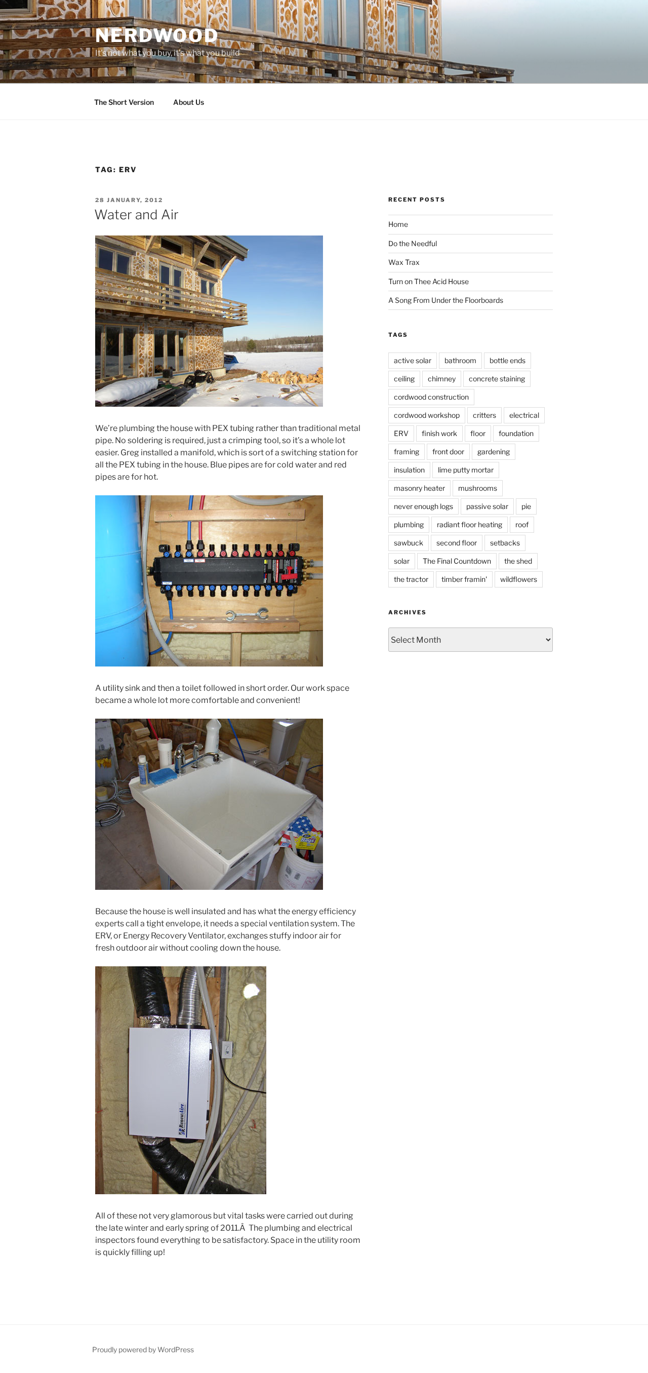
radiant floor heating (469, 524)
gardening (493, 451)
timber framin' (464, 579)
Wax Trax (404, 262)
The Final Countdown (457, 561)
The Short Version (124, 102)
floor (477, 433)
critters (484, 415)
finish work (439, 433)
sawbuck (408, 542)
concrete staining (497, 378)
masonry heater (419, 488)
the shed (518, 561)
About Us (188, 102)
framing (406, 451)
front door (448, 451)
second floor (456, 542)
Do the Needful (412, 243)
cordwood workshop (427, 415)
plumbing (409, 524)
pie (526, 506)
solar (402, 561)
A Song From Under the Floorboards (445, 300)
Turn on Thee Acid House (428, 281)
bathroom (460, 360)
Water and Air (136, 214)
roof (522, 524)
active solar (412, 360)
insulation (409, 469)
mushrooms (477, 488)
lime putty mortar (466, 469)
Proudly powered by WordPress (143, 1349)
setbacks (505, 542)
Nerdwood (157, 35)
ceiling (404, 378)
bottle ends (507, 360)
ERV (401, 433)
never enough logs (423, 506)
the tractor (411, 579)
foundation (516, 433)
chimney (442, 378)
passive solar (487, 506)
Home (398, 224)
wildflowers (518, 579)
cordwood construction (431, 397)
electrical (524, 415)
